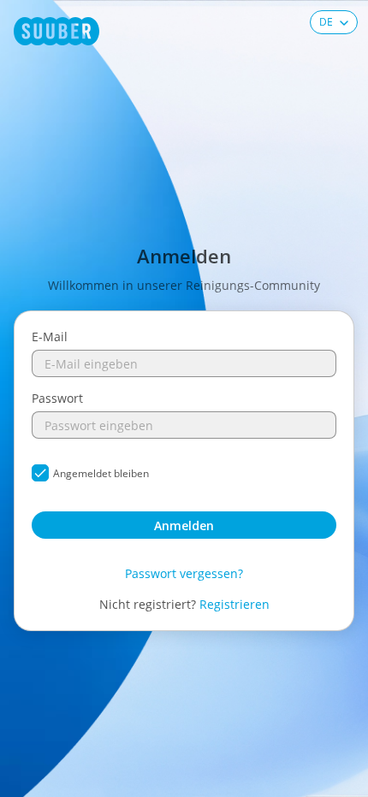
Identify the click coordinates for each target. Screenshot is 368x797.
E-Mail (50, 336)
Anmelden (184, 525)
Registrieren (234, 604)
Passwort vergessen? (184, 573)
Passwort (57, 398)
